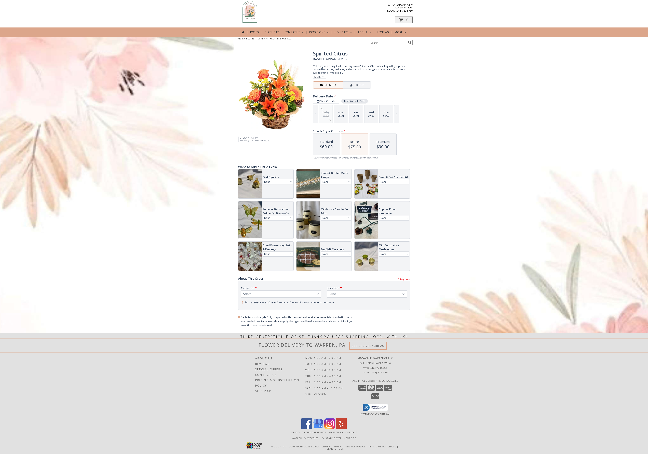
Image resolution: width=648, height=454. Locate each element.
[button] (404, 20)
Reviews (383, 32)
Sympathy (292, 32)
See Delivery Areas (368, 346)
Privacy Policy (355, 446)
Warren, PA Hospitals (343, 432)
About (363, 32)
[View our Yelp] (341, 428)
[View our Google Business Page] (318, 428)
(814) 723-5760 (404, 10)
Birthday (272, 32)
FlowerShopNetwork (326, 446)
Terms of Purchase (382, 446)
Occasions (317, 32)
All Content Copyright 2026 (290, 446)
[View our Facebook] (306, 428)
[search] (409, 42)
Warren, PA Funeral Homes (308, 432)
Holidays (341, 32)
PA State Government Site (339, 438)
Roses (254, 32)
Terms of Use (334, 448)
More (399, 32)
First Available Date (354, 101)
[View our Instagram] (329, 428)
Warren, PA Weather (305, 438)
